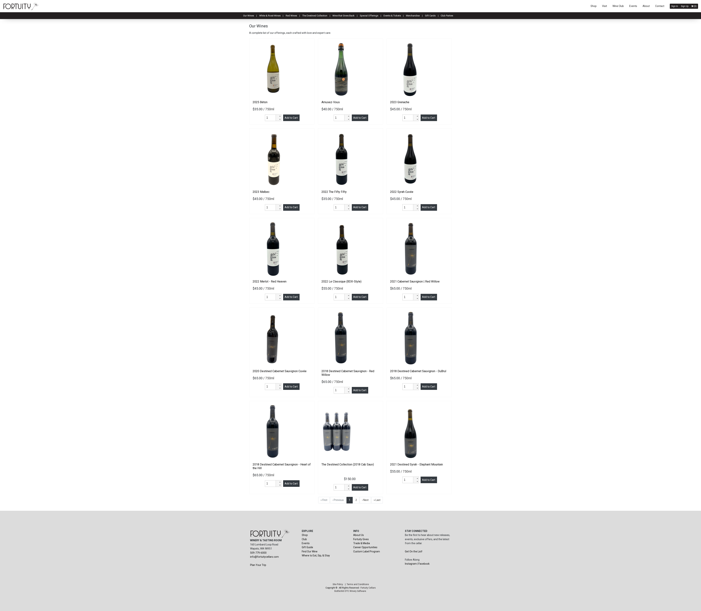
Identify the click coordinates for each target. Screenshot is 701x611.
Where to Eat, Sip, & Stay (316, 555)
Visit (604, 6)
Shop (594, 6)
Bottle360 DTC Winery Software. (350, 591)
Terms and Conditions (358, 584)
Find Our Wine (309, 551)
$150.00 (350, 479)
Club (304, 539)
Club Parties (447, 15)
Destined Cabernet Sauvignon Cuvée (280, 371)
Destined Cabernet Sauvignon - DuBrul (418, 371)
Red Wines (291, 15)
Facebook (424, 563)
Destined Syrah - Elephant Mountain (416, 464)
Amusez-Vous (330, 102)
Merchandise (413, 15)
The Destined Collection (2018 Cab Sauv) (347, 464)
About (646, 6)
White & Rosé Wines (270, 15)
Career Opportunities (365, 547)
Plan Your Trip (258, 565)
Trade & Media (361, 543)
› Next (365, 500)
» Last (377, 500)
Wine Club (618, 6)
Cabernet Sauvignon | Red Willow (415, 281)
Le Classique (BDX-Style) (341, 281)
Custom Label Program (366, 551)
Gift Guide (307, 547)
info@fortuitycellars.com (264, 556)
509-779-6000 (258, 552)
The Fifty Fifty (334, 192)
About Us (358, 535)
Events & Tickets (392, 15)
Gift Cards (430, 15)
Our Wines (248, 15)
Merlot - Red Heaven (269, 281)
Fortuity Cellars (368, 588)
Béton (260, 102)
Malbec (261, 192)
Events (633, 6)
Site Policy (338, 584)
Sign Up (684, 6)
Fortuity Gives (361, 539)
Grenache (399, 102)
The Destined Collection (314, 15)
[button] (278, 116)
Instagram (411, 563)
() (695, 6)
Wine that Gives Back (343, 15)
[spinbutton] (270, 117)
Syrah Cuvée (401, 192)
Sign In (674, 6)
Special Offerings (369, 15)
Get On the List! (413, 551)
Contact (659, 6)
